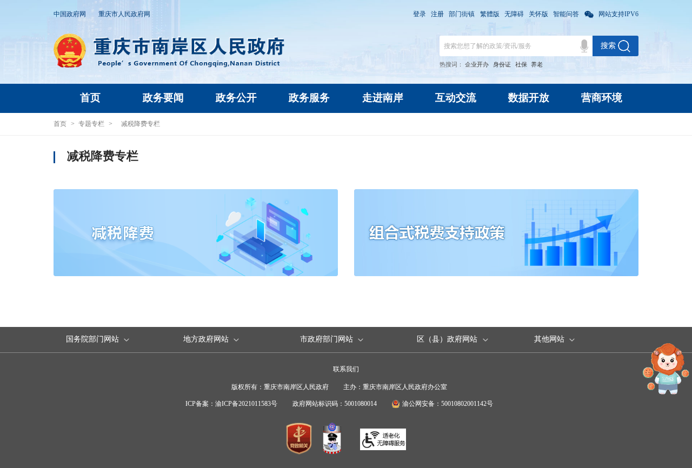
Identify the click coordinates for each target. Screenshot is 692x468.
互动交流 (455, 97)
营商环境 (601, 97)
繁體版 (490, 14)
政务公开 (236, 97)
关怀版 (538, 14)
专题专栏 (91, 124)
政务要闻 (163, 97)
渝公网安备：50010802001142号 (447, 403)
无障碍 (514, 14)
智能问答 (566, 14)
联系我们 (346, 369)
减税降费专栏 (140, 124)
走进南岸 (382, 97)
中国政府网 (70, 14)
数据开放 (528, 97)
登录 (419, 14)
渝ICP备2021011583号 (246, 403)
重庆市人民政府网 (124, 14)
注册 (437, 14)
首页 (90, 97)
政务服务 (309, 97)
